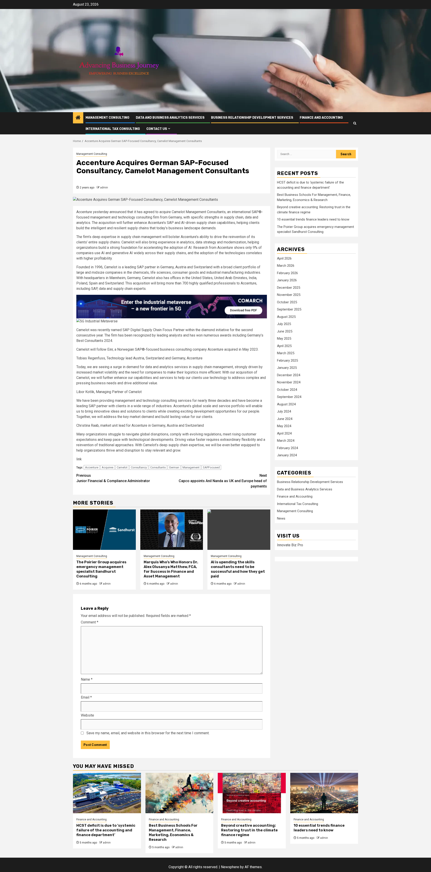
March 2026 (285, 266)
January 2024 (287, 455)
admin (104, 187)
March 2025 (285, 353)
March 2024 (285, 441)
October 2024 (287, 390)
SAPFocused (211, 467)
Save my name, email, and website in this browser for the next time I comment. (147, 733)
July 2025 (284, 324)
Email (86, 697)
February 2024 (287, 448)
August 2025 (286, 317)
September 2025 (289, 310)
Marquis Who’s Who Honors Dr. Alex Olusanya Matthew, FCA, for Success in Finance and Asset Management (171, 569)
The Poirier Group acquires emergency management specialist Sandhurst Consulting (101, 569)
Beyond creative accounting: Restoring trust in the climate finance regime (249, 830)
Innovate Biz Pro (290, 545)
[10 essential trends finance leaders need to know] (324, 793)
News (281, 518)
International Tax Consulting (113, 129)
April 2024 (284, 433)
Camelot (122, 467)
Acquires (107, 467)
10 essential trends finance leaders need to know (313, 220)
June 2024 (284, 419)
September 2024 (289, 397)
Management (191, 467)
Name (86, 679)
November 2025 (288, 295)
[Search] (355, 123)
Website (87, 715)
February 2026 (287, 273)
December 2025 (288, 288)
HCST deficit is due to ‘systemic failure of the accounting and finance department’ (105, 830)
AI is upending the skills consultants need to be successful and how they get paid (238, 569)
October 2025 (287, 302)
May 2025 (284, 339)
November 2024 (288, 382)
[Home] (78, 118)
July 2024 (284, 412)
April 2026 (284, 258)
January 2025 (287, 368)
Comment (89, 622)
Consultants (158, 467)
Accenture (91, 467)
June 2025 (284, 331)
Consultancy (139, 467)
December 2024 (288, 375)
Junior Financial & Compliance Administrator (113, 478)
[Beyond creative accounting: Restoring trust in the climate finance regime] (252, 793)
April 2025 (284, 346)
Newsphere (230, 867)
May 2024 (284, 426)
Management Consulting (107, 118)
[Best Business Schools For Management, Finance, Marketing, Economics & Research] (179, 793)
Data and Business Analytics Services (170, 118)
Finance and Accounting (321, 118)
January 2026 (287, 280)
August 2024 (286, 404)
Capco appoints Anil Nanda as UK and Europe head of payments (223, 480)
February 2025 (287, 360)
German (174, 467)
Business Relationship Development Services (252, 118)
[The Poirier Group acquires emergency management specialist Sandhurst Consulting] (104, 529)
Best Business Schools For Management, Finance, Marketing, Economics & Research (173, 832)
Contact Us (156, 129)
